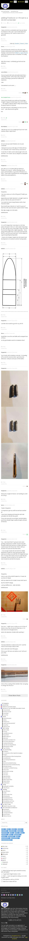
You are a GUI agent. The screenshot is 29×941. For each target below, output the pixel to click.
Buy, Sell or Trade (6, 804)
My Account (21, 1)
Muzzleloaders (6, 783)
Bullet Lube (5, 738)
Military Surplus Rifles (7, 779)
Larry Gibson (4, 72)
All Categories (5, 703)
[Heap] (18, 895)
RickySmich (5, 862)
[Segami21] (9, 895)
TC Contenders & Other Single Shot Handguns (12, 753)
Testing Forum (6, 721)
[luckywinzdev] (2, 895)
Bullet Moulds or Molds (8, 746)
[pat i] (2, 900)
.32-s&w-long (12, 831)
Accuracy (5, 731)
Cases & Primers (6, 791)
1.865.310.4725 (14, 920)
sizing (17, 832)
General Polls (5, 705)
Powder (4, 792)
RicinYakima (4, 126)
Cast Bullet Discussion (7, 733)
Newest (22, 43)
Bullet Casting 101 (7, 736)
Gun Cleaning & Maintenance (9, 759)
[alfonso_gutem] (11, 895)
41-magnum (5, 831)
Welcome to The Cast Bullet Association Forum (13, 708)
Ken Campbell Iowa (5, 97)
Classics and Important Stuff (9, 723)
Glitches (5, 720)
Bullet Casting (5, 728)
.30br (18, 836)
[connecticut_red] (20, 895)
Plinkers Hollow (6, 781)
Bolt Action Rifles (6, 778)
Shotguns (5, 754)
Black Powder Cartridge (8, 771)
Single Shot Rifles (6, 776)
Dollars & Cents (6, 726)
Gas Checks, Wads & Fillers (8, 741)
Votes (26, 43)
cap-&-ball (20, 831)
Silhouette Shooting (7, 766)
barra (2, 333)
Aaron (2, 46)
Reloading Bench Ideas (8, 802)
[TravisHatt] (4, 895)
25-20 (11, 832)
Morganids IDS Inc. (16, 935)
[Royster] (15, 895)
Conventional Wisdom (7, 812)
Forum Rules (5, 713)
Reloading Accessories (8, 799)
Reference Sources (7, 816)
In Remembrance (6, 811)
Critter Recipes (6, 787)
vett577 (4, 858)
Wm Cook (5, 846)
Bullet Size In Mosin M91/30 (9, 881)
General (4, 716)
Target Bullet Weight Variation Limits (12, 874)
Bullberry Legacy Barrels (21, 53)
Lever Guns (5, 774)
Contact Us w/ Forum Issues (9, 706)
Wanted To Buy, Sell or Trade (9, 806)
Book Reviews (6, 809)
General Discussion (7, 718)
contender (5, 834)
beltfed (3, 141)
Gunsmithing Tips (6, 758)
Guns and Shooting (6, 749)
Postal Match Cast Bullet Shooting (10, 768)
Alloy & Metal (6, 735)
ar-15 (11, 834)
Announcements (6, 710)
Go (26, 822)
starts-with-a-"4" (6, 838)
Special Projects (6, 814)
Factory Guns (6, 769)
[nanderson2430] (22, 895)
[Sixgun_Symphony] (6, 895)
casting (14, 829)
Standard (17, 43)
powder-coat (5, 832)
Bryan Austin (6, 852)
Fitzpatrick (3, 27)
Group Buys (5, 725)
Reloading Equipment (7, 797)
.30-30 (3, 829)
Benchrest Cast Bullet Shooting (9, 763)
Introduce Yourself (7, 711)
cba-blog (4, 836)
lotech (4, 856)
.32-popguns (11, 836)
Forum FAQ (5, 715)
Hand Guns (5, 773)
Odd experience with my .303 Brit (11, 879)
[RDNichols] (13, 895)
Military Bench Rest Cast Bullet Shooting (11, 764)
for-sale (20, 829)
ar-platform (17, 834)
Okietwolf (5, 864)
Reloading (4, 789)
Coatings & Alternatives (8, 743)
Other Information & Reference (9, 807)
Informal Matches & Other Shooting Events (12, 756)
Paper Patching (6, 748)
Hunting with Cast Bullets (8, 786)
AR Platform (5, 751)
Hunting (4, 784)
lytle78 (4, 860)
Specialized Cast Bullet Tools (9, 739)
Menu (11, 1)
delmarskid (5, 854)
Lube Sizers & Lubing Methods (9, 744)
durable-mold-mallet (7, 840)
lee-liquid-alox (15, 838)
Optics (4, 761)
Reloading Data (6, 796)
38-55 (8, 829)
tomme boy (5, 848)
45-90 (22, 832)
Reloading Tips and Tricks (8, 801)
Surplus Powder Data (7, 794)
